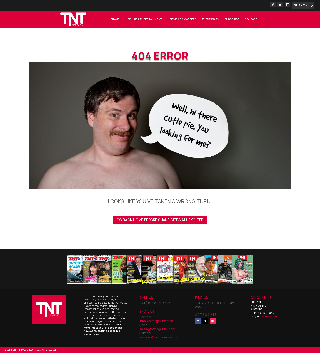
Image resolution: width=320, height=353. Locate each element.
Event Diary (210, 19)
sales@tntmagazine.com (157, 329)
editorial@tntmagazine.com (159, 337)
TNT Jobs (255, 316)
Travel (115, 19)
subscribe (256, 309)
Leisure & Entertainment (144, 19)
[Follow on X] (205, 321)
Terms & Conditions (262, 313)
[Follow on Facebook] (198, 321)
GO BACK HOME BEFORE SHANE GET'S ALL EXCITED (160, 219)
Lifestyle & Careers (181, 19)
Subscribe (232, 19)
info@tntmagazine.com (156, 321)
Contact (251, 19)
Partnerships (258, 305)
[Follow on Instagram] (213, 321)
